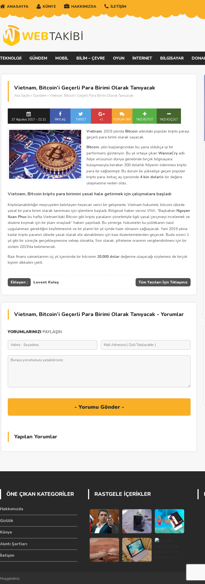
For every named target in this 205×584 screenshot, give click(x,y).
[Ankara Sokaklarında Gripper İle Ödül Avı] (169, 521)
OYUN (118, 58)
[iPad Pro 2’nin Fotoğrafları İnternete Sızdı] (137, 550)
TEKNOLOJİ (10, 58)
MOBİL (61, 58)
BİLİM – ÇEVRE (90, 58)
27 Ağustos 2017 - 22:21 (28, 120)
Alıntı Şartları (13, 544)
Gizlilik (6, 520)
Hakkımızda (11, 509)
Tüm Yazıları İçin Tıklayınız (163, 282)
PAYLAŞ (60, 120)
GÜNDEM (38, 58)
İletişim (7, 555)
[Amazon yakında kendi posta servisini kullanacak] (169, 550)
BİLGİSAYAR (172, 58)
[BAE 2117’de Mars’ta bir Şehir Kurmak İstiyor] (104, 550)
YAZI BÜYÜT (144, 120)
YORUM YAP (122, 120)
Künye (6, 532)
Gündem (39, 95)
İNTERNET (142, 58)
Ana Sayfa (22, 95)
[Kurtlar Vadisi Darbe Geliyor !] (104, 521)
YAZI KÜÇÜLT (169, 120)
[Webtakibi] (42, 35)
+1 (101, 120)
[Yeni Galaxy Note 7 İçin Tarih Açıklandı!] (137, 521)
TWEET (81, 120)
